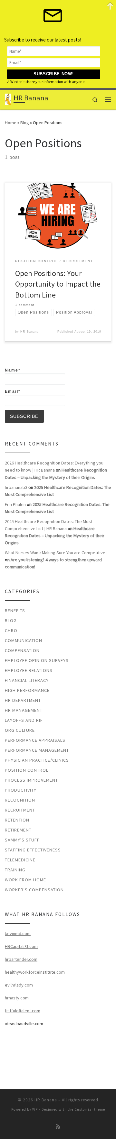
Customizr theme (89, 1109)
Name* (13, 370)
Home (10, 122)
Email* (13, 391)
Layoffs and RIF (24, 720)
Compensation (22, 650)
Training (15, 870)
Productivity (20, 790)
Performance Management (37, 750)
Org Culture (20, 730)
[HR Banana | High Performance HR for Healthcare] (8, 98)
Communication (23, 640)
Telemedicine (20, 860)
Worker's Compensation (34, 890)
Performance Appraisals (35, 740)
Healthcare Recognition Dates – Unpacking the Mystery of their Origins (54, 536)
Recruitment (20, 810)
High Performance (27, 690)
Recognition (20, 800)
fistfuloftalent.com (22, 1011)
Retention (17, 820)
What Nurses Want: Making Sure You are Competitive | (56, 553)
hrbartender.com (21, 959)
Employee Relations (29, 670)
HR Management (24, 710)
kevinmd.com (18, 933)
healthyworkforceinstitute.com (35, 972)
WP (35, 1109)
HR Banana (29, 331)
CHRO (11, 630)
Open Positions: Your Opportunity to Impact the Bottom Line (58, 284)
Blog (24, 122)
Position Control (26, 770)
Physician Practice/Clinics (37, 760)
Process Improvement (31, 780)
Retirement (18, 830)
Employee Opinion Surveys (37, 660)
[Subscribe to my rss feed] (58, 1127)
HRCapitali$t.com (21, 946)
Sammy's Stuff (22, 840)
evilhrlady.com (19, 985)
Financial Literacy (27, 680)
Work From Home (25, 880)
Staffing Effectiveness (33, 850)
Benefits (15, 610)
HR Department (23, 700)
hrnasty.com (17, 998)
